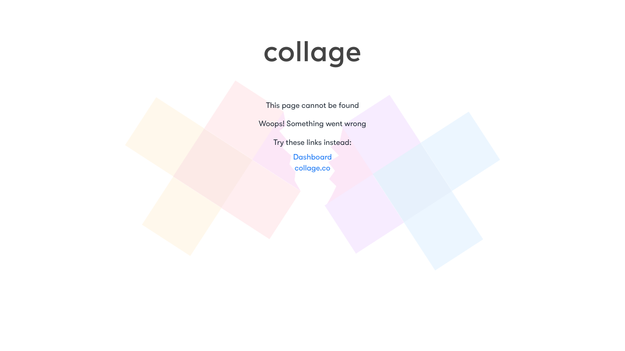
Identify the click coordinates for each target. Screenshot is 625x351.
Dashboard (312, 157)
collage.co (312, 168)
